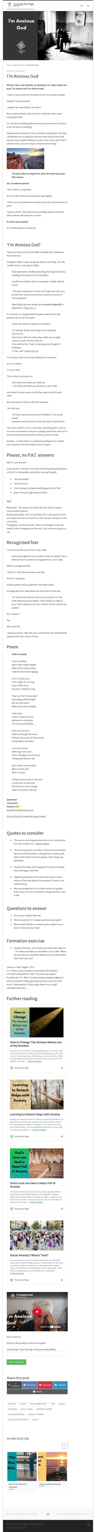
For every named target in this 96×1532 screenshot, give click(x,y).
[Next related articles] (65, 1446)
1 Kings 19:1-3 (29, 307)
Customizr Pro (22, 1528)
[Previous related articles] (59, 1446)
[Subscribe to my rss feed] (88, 1524)
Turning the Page (20, 1524)
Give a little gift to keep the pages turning (26, 816)
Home (9, 65)
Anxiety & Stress (19, 65)
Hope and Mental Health (50, 1484)
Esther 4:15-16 (31, 351)
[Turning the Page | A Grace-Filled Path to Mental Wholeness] (9, 4)
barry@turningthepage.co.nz (20, 810)
